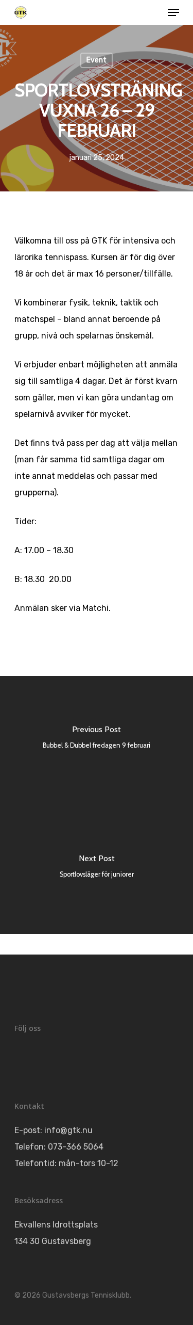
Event (96, 60)
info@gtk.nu (68, 1130)
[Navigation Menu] (173, 12)
